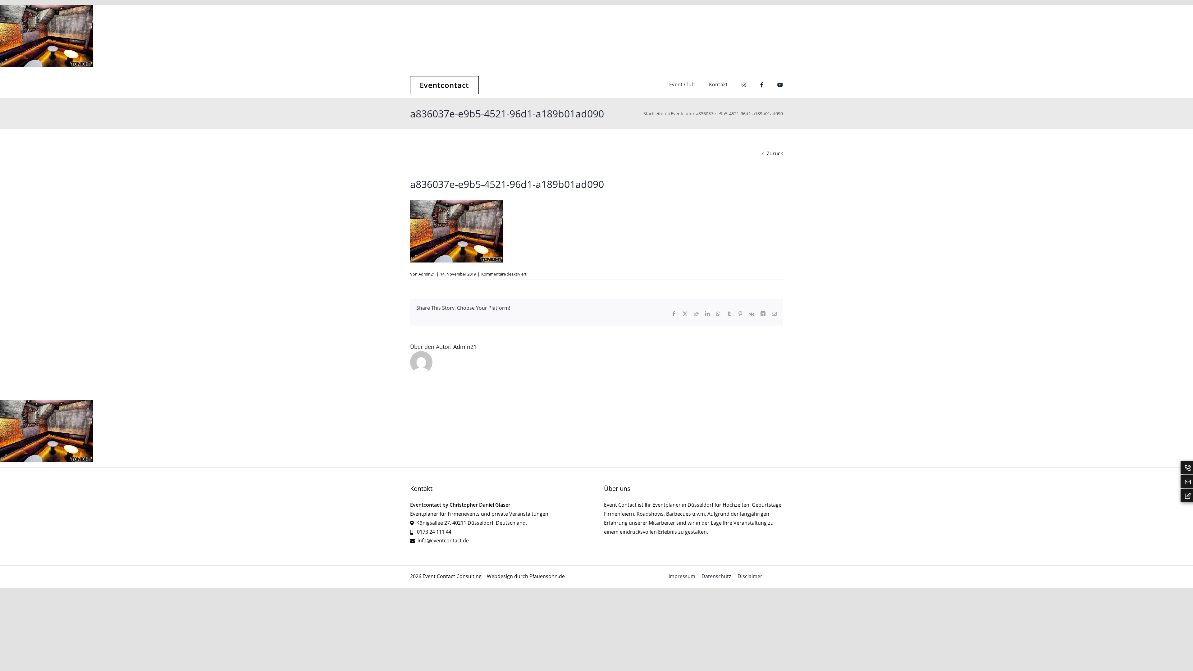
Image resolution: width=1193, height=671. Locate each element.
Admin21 (426, 274)
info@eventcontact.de (443, 540)
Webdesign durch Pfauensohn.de (526, 576)
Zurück (775, 153)
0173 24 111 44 (433, 531)
